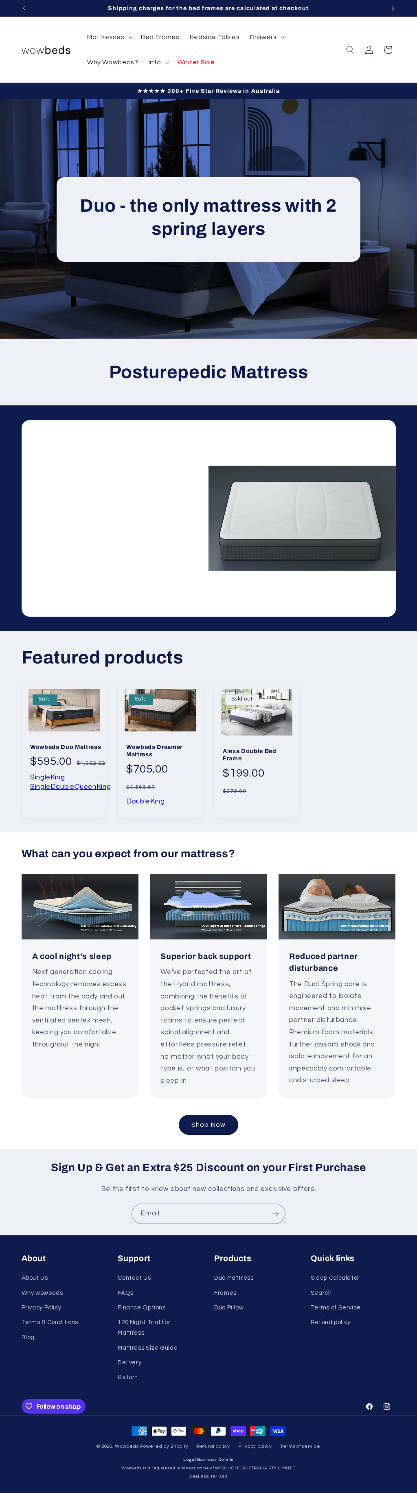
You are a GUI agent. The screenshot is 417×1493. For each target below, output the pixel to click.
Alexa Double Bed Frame (250, 755)
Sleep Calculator (335, 1278)
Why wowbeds (42, 1293)
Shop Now (208, 1124)
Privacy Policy (41, 1308)
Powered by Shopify (164, 1446)
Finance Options (141, 1308)
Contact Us (134, 1278)
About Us (35, 1278)
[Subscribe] (275, 1214)
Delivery (129, 1362)
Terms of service (300, 1446)
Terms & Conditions (50, 1322)
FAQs (126, 1293)
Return (128, 1377)
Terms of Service (336, 1308)
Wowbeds (126, 1446)
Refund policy (331, 1322)
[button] (109, 37)
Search (321, 1293)
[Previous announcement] (24, 8)
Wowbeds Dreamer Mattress (154, 750)
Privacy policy (255, 1446)
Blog (28, 1337)
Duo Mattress (234, 1278)
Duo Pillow (229, 1308)
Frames (225, 1293)
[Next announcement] (393, 8)
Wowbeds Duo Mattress (65, 747)
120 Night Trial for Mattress (144, 1327)
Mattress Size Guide (148, 1348)
